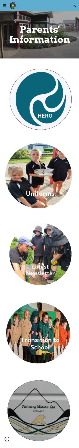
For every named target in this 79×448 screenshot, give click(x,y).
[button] (4, 5)
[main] (39, 35)
